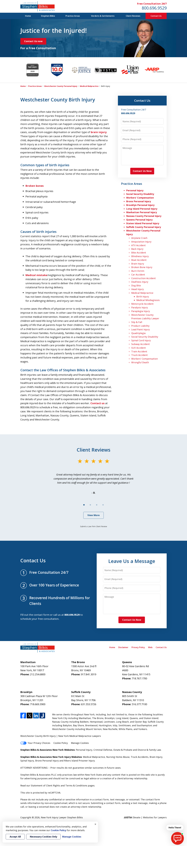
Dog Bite (136, 285)
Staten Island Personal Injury (142, 223)
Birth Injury (142, 296)
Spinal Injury (27, 760)
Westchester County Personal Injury (60, 86)
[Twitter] (29, 715)
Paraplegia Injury (140, 311)
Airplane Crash (139, 237)
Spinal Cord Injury (141, 340)
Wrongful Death (140, 362)
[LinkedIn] (36, 715)
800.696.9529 (154, 8)
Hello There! (175, 827)
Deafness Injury (139, 281)
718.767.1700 (139, 678)
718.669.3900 (37, 704)
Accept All (15, 836)
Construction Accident (143, 278)
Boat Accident (139, 259)
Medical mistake (36, 275)
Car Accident (138, 274)
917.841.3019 (88, 674)
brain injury (98, 132)
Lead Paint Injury (140, 329)
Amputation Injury (141, 241)
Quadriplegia (138, 333)
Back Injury (137, 248)
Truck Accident (139, 355)
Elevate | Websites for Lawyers (145, 817)
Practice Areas (73, 15)
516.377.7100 (139, 704)
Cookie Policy (60, 742)
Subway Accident (140, 344)
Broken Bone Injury (141, 267)
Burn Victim (137, 270)
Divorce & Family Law (149, 749)
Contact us (97, 403)
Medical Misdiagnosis (148, 300)
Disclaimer (123, 647)
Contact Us (156, 15)
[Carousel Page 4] (103, 505)
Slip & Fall (136, 322)
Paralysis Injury (139, 307)
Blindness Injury (140, 256)
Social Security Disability (140, 193)
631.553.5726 (88, 704)
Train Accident (139, 351)
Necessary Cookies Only (43, 836)
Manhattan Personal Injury (141, 212)
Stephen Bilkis (48, 15)
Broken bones (34, 185)
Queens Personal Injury (139, 219)
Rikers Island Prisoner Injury (79, 760)
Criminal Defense (103, 749)
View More (93, 515)
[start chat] (177, 838)
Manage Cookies (80, 742)
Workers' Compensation (140, 197)
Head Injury (137, 289)
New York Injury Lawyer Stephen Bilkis (62, 817)
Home (28, 15)
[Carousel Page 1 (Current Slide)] (84, 505)
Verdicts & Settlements (102, 15)
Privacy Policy (138, 647)
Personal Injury (134, 190)
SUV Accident (138, 347)
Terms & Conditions (76, 785)
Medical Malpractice (89, 86)
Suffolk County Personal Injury (143, 227)
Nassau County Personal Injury (143, 215)
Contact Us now (33, 41)
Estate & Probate (122, 749)
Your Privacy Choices (39, 742)
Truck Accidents (139, 756)
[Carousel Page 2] (90, 505)
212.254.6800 (37, 674)
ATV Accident (138, 245)
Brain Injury (137, 263)
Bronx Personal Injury (138, 201)
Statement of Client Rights (45, 785)
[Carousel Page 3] (97, 505)
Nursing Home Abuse (118, 756)
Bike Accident (138, 252)
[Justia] (42, 715)
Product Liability (140, 325)
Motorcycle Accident (142, 303)
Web (150, 647)
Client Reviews (133, 15)
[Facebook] (23, 715)
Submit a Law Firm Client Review (93, 526)
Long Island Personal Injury (141, 208)
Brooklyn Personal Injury (140, 205)
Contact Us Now (142, 170)
